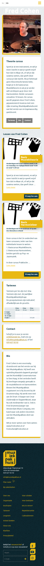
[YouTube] (32, 552)
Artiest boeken (9, 521)
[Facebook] (32, 546)
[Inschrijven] (25, 559)
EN (7, 3)
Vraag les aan (31, 196)
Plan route (7, 482)
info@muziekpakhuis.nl (16, 340)
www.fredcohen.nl (14, 426)
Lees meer (10, 187)
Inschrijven (7, 506)
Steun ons (7, 526)
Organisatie (7, 500)
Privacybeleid (8, 536)
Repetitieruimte (28, 511)
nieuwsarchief (16, 545)
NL (3, 3)
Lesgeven (6, 516)
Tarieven (11, 120)
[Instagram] (32, 558)
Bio (19, 120)
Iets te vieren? (27, 506)
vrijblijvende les (13, 337)
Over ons (6, 496)
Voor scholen (27, 496)
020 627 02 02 (12, 342)
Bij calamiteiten (9, 487)
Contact (28, 120)
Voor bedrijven (27, 500)
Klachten (6, 531)
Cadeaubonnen (27, 516)
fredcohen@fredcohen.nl (17, 429)
